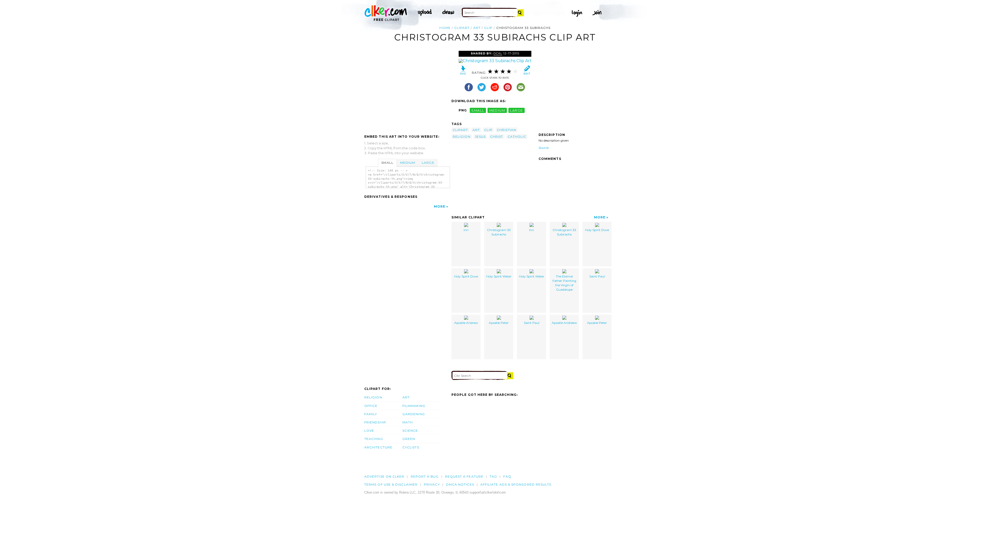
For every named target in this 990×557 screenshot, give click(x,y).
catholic (517, 136)
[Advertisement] (407, 89)
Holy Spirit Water (499, 276)
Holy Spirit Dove (597, 230)
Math (407, 422)
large (516, 110)
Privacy (432, 484)
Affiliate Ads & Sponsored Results (515, 484)
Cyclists (410, 447)
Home (444, 28)
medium (497, 110)
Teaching (373, 439)
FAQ (507, 476)
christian (506, 130)
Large (428, 163)
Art (406, 397)
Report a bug (425, 476)
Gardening (413, 414)
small (477, 110)
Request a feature (464, 476)
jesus (480, 136)
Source (544, 148)
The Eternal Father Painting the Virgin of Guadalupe (564, 282)
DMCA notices (460, 484)
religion (462, 136)
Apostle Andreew (564, 323)
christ (496, 136)
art (477, 28)
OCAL (497, 53)
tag (493, 476)
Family (370, 414)
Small (387, 163)
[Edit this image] (527, 71)
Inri (531, 230)
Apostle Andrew (466, 323)
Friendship (375, 422)
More (439, 206)
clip (488, 28)
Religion (373, 397)
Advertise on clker (384, 476)
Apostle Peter (499, 323)
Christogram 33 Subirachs (499, 232)
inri (466, 230)
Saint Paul (597, 276)
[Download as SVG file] (463, 71)
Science (410, 430)
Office (370, 406)
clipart (462, 28)
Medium (407, 163)
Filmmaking (413, 406)
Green (408, 439)
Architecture (378, 447)
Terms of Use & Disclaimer (391, 484)
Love (369, 430)
